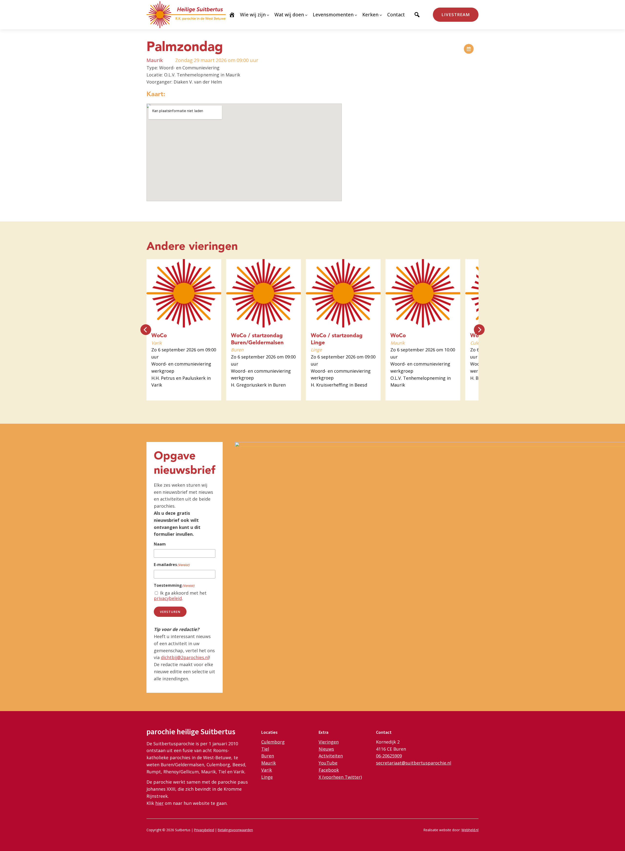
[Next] (479, 329)
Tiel (265, 749)
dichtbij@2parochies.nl (185, 657)
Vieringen (329, 742)
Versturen (170, 611)
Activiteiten (331, 756)
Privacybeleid (204, 830)
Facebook (329, 770)
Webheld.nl (470, 830)
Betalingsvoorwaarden (235, 830)
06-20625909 (389, 756)
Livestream (455, 14)
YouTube (328, 763)
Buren (267, 756)
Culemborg (273, 742)
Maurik (268, 763)
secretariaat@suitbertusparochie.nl (413, 763)
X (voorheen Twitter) (340, 777)
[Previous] (145, 329)
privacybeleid (168, 598)
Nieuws (326, 749)
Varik (266, 770)
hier (159, 803)
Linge (267, 777)
